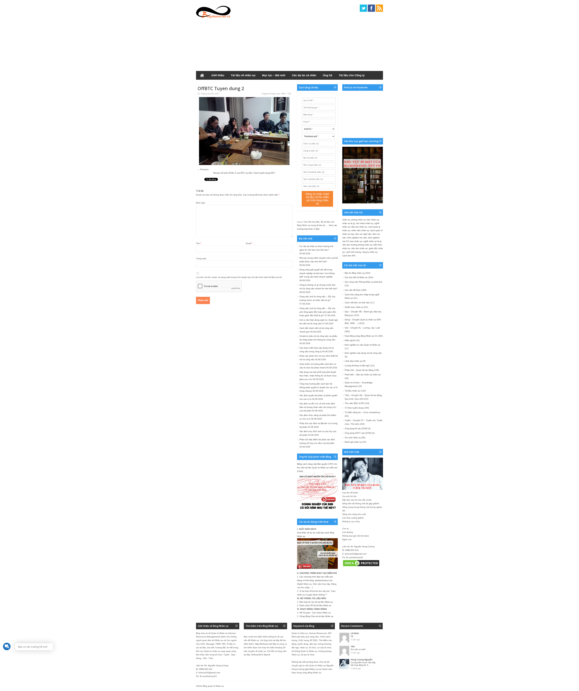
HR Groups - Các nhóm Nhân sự (315, 612)
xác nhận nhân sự (364, 223)
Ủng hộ (327, 75)
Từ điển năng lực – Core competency (362, 412)
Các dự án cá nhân (304, 75)
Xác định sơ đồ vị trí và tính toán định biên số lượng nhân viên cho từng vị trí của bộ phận (317, 407)
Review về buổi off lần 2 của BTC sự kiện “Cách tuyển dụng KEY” (244, 173)
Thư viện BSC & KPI (354, 403)
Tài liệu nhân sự (352, 391)
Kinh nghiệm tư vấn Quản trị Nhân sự (362, 345)
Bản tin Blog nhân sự (355, 273)
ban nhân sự (356, 241)
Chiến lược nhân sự (354, 307)
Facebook (371, 8)
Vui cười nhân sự (353, 437)
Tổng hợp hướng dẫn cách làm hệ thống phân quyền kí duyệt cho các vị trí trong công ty (318, 387)
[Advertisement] (289, 44)
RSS (379, 8)
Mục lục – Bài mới (273, 75)
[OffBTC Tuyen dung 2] (244, 164)
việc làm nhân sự (359, 248)
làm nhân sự (373, 219)
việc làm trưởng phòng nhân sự (357, 245)
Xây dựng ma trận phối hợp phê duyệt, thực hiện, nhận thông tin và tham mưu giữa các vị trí (318, 375)
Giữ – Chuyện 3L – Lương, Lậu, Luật (362, 328)
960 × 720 (286, 93)
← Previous (203, 169)
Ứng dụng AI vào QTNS (356, 428)
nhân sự (346, 219)
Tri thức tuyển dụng (354, 408)
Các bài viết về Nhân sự (356, 277)
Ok (352, 636)
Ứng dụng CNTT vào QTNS (358, 433)
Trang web (201, 258)
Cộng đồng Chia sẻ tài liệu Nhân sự (316, 616)
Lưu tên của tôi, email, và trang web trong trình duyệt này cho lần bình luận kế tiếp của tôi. (239, 277)
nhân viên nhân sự (360, 230)
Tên (198, 243)
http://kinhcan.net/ (263, 644)
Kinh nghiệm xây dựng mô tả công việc (363, 353)
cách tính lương (353, 252)
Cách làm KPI (348, 255)
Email (249, 243)
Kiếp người (350, 340)
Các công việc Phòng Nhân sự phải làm (363, 282)
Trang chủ (202, 75)
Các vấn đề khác (353, 290)
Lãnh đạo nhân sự (353, 361)
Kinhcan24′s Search (260, 654)
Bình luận (200, 203)
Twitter (363, 8)
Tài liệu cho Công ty (352, 75)
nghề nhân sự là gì (372, 241)
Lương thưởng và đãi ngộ (357, 365)
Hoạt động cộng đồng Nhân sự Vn (361, 336)
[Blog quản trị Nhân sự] (213, 11)
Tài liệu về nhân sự (243, 75)
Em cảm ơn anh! (358, 649)
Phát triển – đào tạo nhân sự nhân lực (363, 374)
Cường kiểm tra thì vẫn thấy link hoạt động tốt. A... (363, 663)
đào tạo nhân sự (359, 227)
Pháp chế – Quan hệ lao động (359, 370)
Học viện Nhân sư (210, 84)
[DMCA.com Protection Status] (361, 566)
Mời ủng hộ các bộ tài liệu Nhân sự (316, 602)
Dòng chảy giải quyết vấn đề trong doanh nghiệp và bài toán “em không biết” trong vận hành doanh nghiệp (317, 273)
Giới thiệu (217, 75)
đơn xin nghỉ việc (363, 234)
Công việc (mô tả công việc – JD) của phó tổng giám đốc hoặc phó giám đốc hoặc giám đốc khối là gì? (317, 312)
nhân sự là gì (348, 223)
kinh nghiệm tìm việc (357, 237)
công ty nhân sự (369, 252)
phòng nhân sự (358, 219)
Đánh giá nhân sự (353, 442)
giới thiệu (309, 669)
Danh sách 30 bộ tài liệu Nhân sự (315, 605)
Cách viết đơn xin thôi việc (357, 302)
